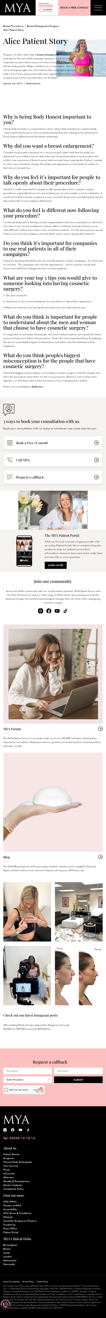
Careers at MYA (12, 1205)
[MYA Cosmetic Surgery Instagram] (40, 610)
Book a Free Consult (74, 7)
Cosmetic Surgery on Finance (19, 1220)
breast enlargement (48, 54)
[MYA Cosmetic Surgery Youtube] (57, 610)
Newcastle (9, 1264)
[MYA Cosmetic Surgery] (18, 7)
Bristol (6, 1248)
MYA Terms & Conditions (17, 1213)
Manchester (10, 1260)
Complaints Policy (13, 1188)
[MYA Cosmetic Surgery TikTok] (65, 610)
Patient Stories (33, 83)
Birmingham (10, 1245)
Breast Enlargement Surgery (42, 26)
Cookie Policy (42, 1281)
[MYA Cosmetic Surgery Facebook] (48, 610)
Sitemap (7, 1216)
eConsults (9, 1173)
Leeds (6, 1252)
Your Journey (10, 1165)
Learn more (55, 565)
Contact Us (9, 1224)
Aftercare (8, 1177)
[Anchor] (17, 121)
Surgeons (8, 1158)
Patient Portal (10, 1232)
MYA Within (10, 1201)
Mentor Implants (12, 1185)
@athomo (37, 386)
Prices (6, 1169)
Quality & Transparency (16, 1181)
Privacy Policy (28, 1281)
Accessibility (10, 1209)
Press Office (10, 1228)
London (7, 1256)
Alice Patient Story (13, 29)
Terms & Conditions (11, 1281)
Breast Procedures (13, 26)
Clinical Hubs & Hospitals (17, 1162)
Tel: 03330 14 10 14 (19, 1138)
